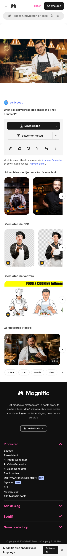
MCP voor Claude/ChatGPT (23, 478)
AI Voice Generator (15, 469)
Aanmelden (54, 6)
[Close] (62, 550)
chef (24, 372)
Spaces (8, 450)
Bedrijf (8, 516)
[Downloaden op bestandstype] (56, 126)
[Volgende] (62, 196)
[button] (33, 428)
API (6, 487)
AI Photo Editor (37, 163)
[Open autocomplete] (8, 16)
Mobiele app (11, 491)
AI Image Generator (52, 160)
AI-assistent (11, 455)
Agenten (12, 482)
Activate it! (50, 550)
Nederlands (34, 428)
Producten (11, 444)
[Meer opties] (55, 148)
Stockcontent (12, 473)
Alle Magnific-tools (15, 496)
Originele (24, 32)
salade (37, 372)
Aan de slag (12, 506)
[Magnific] (33, 394)
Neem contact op (16, 527)
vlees (51, 372)
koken (11, 372)
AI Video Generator (15, 464)
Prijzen (37, 6)
